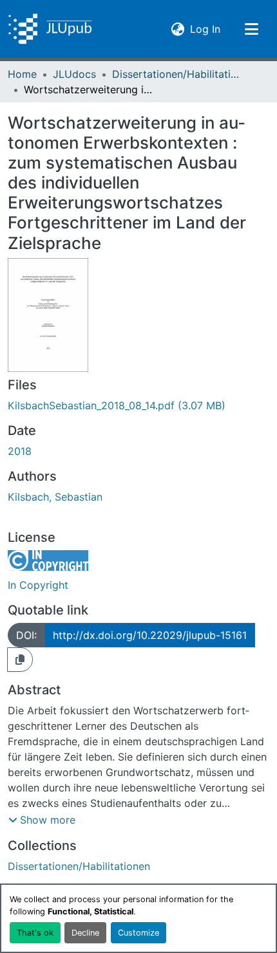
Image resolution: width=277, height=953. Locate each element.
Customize (138, 933)
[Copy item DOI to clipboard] (20, 659)
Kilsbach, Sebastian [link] (55, 496)
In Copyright (38, 584)
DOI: (26, 635)
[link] (138, 405)
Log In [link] (205, 28)
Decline (85, 933)
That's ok (35, 933)
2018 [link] (20, 451)
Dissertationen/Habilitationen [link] (176, 74)
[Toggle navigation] (251, 29)
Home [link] (22, 74)
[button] (50, 29)
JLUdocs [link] (74, 74)
